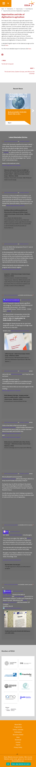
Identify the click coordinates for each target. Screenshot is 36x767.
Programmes (18, 727)
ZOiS (6, 531)
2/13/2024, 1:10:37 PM (24, 473)
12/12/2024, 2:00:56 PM (24, 141)
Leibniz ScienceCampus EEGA (11, 141)
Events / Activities (18, 729)
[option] (18, 111)
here (6, 45)
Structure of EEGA (18, 735)
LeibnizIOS (7, 591)
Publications (18, 732)
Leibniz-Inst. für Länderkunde (12, 300)
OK (8, 764)
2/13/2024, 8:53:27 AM (15, 531)
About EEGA (18, 724)
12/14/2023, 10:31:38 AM (18, 591)
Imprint (18, 745)
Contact (18, 742)
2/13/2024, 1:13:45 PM (24, 422)
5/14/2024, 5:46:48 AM (24, 192)
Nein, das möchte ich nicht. (21, 764)
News (18, 737)
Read (9, 123)
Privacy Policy (18, 747)
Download (18, 740)
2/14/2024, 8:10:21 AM (24, 371)
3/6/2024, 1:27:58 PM (25, 300)
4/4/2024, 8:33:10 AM (23, 244)
